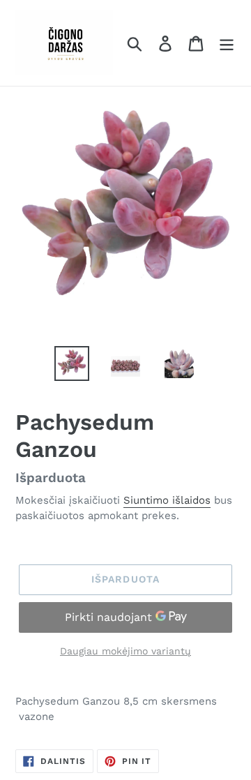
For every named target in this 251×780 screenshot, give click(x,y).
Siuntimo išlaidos (167, 500)
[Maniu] (226, 43)
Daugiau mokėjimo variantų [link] (125, 651)
